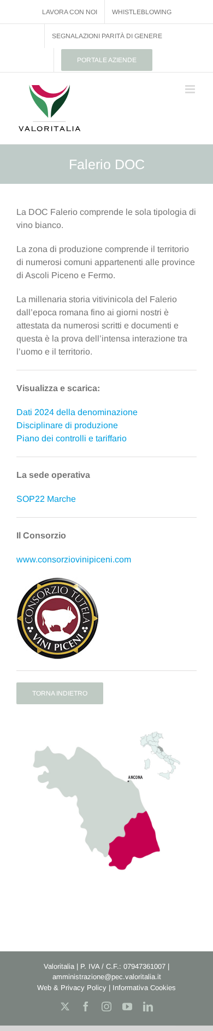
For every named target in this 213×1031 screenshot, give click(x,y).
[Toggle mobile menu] (191, 89)
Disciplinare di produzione (67, 425)
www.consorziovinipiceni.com (73, 559)
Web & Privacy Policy (71, 988)
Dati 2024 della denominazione (77, 412)
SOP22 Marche (46, 498)
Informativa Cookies (144, 988)
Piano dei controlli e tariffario (71, 438)
